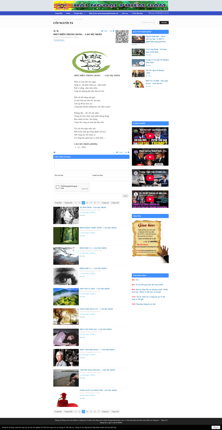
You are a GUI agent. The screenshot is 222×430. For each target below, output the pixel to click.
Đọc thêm (82, 215)
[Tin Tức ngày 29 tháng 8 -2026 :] (138, 73)
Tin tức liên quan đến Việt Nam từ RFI (149, 285)
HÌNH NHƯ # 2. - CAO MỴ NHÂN (93, 248)
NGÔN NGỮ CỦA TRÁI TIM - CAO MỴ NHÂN (98, 390)
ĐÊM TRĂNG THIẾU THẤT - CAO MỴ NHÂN (98, 228)
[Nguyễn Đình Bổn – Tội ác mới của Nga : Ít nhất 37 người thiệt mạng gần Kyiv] (138, 39)
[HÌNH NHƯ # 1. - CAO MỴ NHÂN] (66, 276)
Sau (111, 31)
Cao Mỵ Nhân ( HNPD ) (88, 212)
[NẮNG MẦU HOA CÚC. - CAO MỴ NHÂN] (66, 317)
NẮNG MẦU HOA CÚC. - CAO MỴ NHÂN (96, 309)
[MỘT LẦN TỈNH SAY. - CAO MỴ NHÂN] (66, 337)
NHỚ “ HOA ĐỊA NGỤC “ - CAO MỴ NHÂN (97, 350)
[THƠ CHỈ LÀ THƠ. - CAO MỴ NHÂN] (66, 296)
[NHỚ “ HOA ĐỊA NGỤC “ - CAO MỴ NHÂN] (66, 357)
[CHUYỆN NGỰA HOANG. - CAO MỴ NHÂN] (66, 378)
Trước (105, 31)
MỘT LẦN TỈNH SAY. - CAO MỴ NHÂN (96, 329)
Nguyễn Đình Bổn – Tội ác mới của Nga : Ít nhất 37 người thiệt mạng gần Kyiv (156, 38)
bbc (137, 280)
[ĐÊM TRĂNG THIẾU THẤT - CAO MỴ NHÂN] (66, 235)
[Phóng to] (57, 31)
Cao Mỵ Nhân (59, 40)
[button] (79, 13)
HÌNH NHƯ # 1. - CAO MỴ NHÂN (93, 268)
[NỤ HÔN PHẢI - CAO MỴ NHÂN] (66, 215)
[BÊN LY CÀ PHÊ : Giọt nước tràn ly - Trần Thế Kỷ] (138, 84)
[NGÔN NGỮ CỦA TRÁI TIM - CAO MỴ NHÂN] (66, 398)
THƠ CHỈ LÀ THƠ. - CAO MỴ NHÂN (95, 289)
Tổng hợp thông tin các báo (146, 304)
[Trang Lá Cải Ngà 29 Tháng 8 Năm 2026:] (138, 63)
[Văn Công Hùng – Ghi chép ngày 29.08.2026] (138, 52)
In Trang (54, 152)
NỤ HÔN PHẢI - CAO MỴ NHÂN (93, 207)
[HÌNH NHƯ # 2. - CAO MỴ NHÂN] (66, 256)
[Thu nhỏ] (54, 31)
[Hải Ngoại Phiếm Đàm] (111, 6)
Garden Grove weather (150, 120)
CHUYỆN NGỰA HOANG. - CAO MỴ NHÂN (97, 370)
